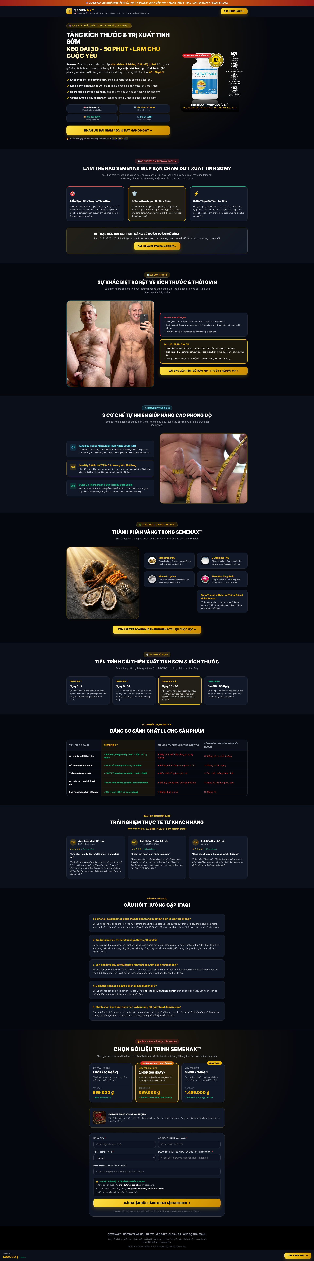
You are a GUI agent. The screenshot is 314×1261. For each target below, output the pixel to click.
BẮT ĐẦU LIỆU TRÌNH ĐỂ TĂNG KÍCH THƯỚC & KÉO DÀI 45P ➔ (204, 370)
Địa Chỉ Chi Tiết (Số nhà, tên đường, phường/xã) (185, 1152)
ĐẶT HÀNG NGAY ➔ (234, 11)
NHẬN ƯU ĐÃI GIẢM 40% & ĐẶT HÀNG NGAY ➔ (118, 130)
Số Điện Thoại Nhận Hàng (172, 1138)
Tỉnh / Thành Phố (103, 1152)
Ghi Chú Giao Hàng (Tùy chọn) (109, 1165)
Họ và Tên (99, 1138)
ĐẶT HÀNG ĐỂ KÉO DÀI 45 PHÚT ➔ (157, 246)
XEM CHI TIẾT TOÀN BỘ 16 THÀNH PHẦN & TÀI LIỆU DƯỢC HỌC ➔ (157, 629)
